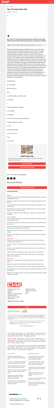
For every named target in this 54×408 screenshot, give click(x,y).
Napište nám (23, 174)
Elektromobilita (42, 348)
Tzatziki (16, 341)
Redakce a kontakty (30, 289)
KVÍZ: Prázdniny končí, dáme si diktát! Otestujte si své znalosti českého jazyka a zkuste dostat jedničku (37, 384)
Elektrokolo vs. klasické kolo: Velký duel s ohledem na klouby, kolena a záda (25, 264)
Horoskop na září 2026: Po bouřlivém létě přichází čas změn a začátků (37, 379)
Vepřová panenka (20, 338)
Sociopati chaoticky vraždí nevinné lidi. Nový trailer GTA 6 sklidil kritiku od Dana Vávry (17, 366)
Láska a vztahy (26, 334)
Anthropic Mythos (11, 348)
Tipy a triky (10, 258)
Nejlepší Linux (30, 349)
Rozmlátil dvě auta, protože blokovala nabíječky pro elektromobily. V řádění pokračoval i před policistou (15, 377)
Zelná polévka (11, 341)
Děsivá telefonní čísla (20, 333)
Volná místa (10, 290)
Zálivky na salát (35, 340)
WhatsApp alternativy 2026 (29, 335)
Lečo (31, 341)
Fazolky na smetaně (29, 338)
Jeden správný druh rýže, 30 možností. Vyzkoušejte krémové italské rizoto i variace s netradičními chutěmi (36, 358)
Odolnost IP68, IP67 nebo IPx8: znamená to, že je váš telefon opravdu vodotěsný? (26, 266)
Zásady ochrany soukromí (13, 297)
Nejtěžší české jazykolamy (16, 334)
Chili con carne (20, 340)
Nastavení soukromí (12, 295)
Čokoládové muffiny (39, 338)
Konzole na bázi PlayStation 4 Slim (31, 348)
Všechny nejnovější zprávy (27, 187)
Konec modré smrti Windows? (30, 346)
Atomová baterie (19, 348)
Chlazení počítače (21, 345)
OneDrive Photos (19, 346)
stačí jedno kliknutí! (38, 45)
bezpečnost (10, 238)
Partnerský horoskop (39, 333)
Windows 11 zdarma (41, 346)
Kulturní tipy (33, 334)
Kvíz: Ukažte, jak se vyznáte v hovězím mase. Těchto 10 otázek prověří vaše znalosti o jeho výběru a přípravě (36, 363)
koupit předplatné (27, 163)
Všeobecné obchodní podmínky (15, 293)
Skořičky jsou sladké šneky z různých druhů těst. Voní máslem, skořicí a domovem (36, 374)
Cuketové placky (42, 340)
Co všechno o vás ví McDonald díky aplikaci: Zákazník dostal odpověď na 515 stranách (17, 362)
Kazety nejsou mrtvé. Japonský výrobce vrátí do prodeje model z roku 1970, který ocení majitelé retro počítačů (17, 382)
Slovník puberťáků (30, 333)
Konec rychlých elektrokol (31, 345)
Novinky (9, 195)
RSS (26, 293)
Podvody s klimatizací (21, 349)
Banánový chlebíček (12, 340)
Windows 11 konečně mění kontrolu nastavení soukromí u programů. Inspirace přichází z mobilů (17, 371)
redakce (9, 11)
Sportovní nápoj (27, 340)
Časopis (11, 6)
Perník (28, 341)
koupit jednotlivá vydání (27, 167)
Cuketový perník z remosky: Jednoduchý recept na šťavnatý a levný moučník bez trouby (36, 369)
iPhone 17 (10, 349)
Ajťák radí (39, 334)
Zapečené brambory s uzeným (18, 342)
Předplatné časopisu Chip (14, 289)
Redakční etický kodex (31, 290)
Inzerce (27, 292)
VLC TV (14, 349)
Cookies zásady (11, 298)
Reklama (10, 292)
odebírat (27, 307)
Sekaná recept (22, 341)
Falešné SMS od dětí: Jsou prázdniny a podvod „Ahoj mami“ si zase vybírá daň (25, 252)
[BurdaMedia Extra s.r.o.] (15, 285)
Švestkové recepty (37, 341)
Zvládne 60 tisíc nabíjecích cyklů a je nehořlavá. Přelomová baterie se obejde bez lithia (17, 358)
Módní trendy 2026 (19, 335)
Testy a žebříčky (11, 217)
